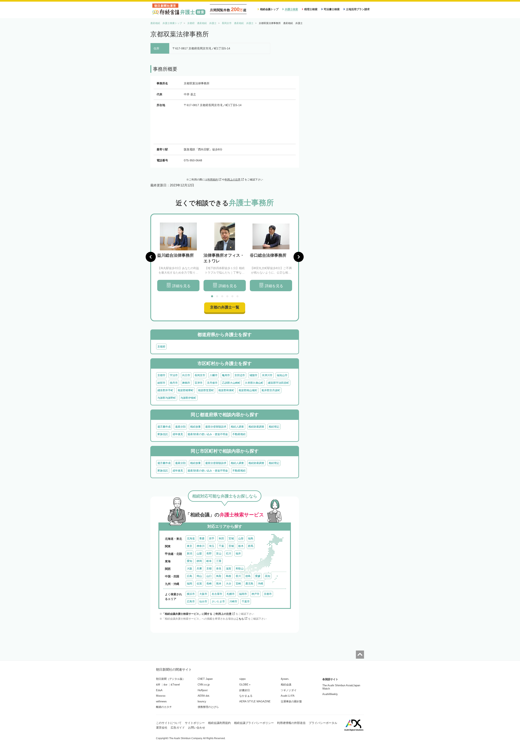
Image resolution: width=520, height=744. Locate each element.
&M (158, 684)
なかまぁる (245, 695)
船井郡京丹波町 (271, 390)
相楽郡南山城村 (248, 390)
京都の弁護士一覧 (224, 307)
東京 (189, 545)
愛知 (189, 561)
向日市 (186, 375)
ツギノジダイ (289, 690)
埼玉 (211, 545)
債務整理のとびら (208, 706)
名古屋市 (217, 593)
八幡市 (214, 375)
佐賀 (199, 583)
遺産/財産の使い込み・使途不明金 (207, 434)
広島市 (191, 601)
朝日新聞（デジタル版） (170, 678)
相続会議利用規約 (219, 722)
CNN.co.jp (204, 684)
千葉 (221, 545)
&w (165, 684)
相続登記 (274, 426)
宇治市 (174, 375)
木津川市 (267, 375)
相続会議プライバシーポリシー (254, 722)
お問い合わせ (196, 727)
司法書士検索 (332, 9)
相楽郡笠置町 (206, 390)
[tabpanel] (178, 257)
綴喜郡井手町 (165, 390)
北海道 (191, 538)
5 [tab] (232, 296)
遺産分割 (180, 426)
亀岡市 (226, 375)
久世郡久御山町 (254, 382)
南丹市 (174, 382)
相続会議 (286, 684)
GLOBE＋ (245, 684)
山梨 (199, 553)
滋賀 (228, 568)
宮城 (231, 538)
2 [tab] (217, 296)
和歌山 (240, 568)
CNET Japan (205, 678)
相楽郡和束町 (226, 390)
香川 (238, 576)
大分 (228, 583)
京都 (209, 568)
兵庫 (199, 568)
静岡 (199, 561)
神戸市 (255, 593)
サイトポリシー (195, 722)
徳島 (248, 576)
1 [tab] (212, 296)
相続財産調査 (256, 426)
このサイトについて (169, 722)
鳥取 (218, 576)
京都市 (161, 375)
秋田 (221, 538)
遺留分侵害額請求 (215, 426)
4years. (285, 678)
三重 (218, 561)
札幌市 (231, 593)
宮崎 (238, 583)
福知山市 (282, 375)
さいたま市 (218, 601)
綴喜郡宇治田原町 (278, 382)
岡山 (199, 576)
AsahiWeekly (330, 694)
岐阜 (209, 561)
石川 (228, 553)
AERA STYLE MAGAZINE (255, 701)
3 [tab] (222, 296)
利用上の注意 (232, 179)
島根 (228, 576)
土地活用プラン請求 (358, 9)
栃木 (241, 545)
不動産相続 (239, 434)
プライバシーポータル (323, 722)
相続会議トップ (269, 9)
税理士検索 (310, 9)
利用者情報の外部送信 (291, 722)
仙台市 (203, 601)
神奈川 (201, 545)
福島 (250, 538)
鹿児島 (249, 583)
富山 (218, 553)
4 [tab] (227, 296)
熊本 (218, 583)
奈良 (218, 568)
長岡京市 (200, 375)
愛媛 (257, 576)
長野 (209, 553)
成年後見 (177, 434)
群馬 (250, 545)
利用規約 (212, 179)
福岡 (189, 583)
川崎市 (233, 601)
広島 (189, 576)
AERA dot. (204, 695)
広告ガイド (178, 727)
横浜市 (191, 593)
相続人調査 (237, 426)
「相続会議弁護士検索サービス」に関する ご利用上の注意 (197, 613)
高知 (267, 576)
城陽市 (253, 375)
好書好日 (244, 690)
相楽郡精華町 (186, 390)
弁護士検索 (291, 9)
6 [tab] (237, 296)
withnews (161, 701)
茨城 (231, 545)
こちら (240, 618)
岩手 (211, 538)
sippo (242, 678)
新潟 (189, 553)
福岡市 (243, 593)
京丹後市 (212, 382)
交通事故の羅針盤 (291, 701)
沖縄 (260, 583)
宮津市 (199, 382)
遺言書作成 (164, 426)
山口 (209, 576)
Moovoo (160, 695)
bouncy (202, 701)
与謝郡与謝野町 (166, 397)
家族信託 (162, 434)
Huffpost (203, 690)
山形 (241, 538)
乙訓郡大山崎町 (231, 382)
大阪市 (203, 593)
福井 (238, 553)
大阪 (189, 568)
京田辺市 (239, 375)
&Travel (175, 684)
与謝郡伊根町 (188, 397)
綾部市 (161, 382)
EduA (159, 690)
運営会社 (161, 727)
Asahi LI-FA (288, 695)
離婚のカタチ (164, 706)
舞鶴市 (186, 382)
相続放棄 (195, 426)
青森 (202, 538)
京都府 (161, 346)
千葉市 (246, 601)
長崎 (209, 583)
